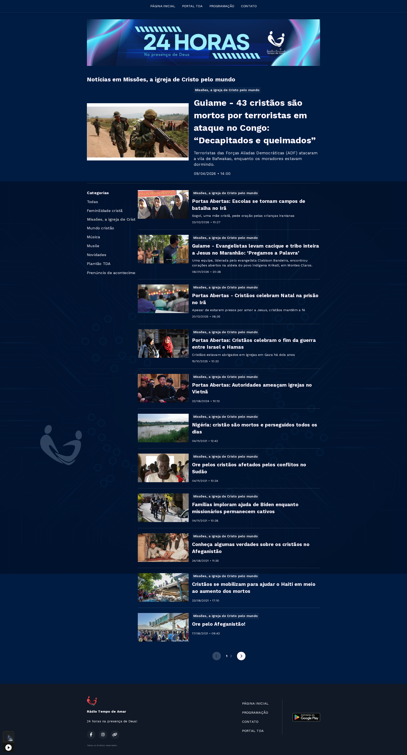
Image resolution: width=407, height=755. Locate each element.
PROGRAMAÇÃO (221, 6)
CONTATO (249, 6)
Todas (92, 201)
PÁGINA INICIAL (162, 6)
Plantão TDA (99, 263)
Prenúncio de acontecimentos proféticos (111, 272)
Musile (93, 246)
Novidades (96, 254)
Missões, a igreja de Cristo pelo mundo (111, 219)
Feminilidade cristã (105, 210)
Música (93, 237)
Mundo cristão (100, 228)
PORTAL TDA (192, 6)
